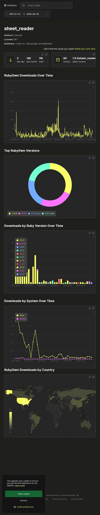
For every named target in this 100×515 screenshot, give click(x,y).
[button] (23, 507)
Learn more (20, 485)
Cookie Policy (77, 499)
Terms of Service (59, 499)
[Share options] (42, 54)
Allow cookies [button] (24, 494)
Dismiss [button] (23, 500)
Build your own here (85, 49)
